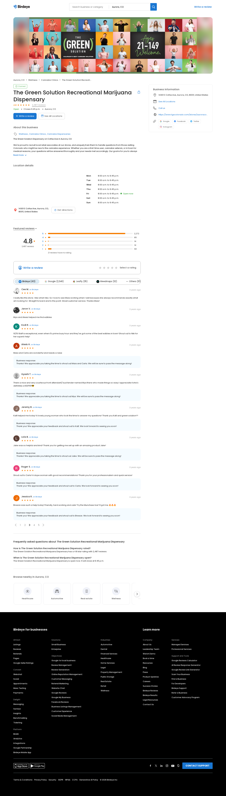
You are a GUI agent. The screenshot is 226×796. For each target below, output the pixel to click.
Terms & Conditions (22, 779)
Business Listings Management (66, 706)
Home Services (108, 663)
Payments (18, 692)
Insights (17, 713)
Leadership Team (151, 649)
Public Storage (107, 676)
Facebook (181, 121)
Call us (162, 108)
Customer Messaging (62, 679)
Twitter (196, 121)
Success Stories (150, 686)
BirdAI (16, 734)
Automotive (106, 644)
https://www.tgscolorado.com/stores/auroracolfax (183, 114)
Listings (17, 644)
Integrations (19, 743)
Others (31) (135, 281)
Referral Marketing (60, 683)
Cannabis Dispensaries (58, 134)
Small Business (59, 644)
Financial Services (109, 653)
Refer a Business (179, 692)
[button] (16, 525)
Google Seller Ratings (23, 663)
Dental (104, 649)
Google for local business (63, 660)
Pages (16, 658)
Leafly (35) (81, 281)
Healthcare (106, 658)
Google (166, 121)
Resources (148, 663)
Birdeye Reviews (150, 690)
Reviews (17, 649)
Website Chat (58, 688)
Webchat (17, 674)
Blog (145, 667)
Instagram (167, 127)
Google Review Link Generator (186, 669)
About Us (147, 644)
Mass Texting (19, 688)
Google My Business (61, 697)
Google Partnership (22, 747)
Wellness (32, 80)
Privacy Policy (40, 779)
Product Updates (151, 676)
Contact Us (148, 704)
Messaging (18, 704)
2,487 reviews (39, 104)
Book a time (148, 658)
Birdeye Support (179, 688)
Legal (103, 667)
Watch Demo (149, 653)
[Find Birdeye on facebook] (150, 765)
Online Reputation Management (67, 674)
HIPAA (67, 779)
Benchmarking (20, 718)
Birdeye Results (150, 695)
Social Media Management (64, 716)
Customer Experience (62, 711)
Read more (18, 155)
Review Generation (60, 669)
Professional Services (182, 649)
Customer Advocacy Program (186, 697)
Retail (103, 686)
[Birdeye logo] (22, 7)
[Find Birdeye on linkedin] (161, 765)
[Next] (137, 594)
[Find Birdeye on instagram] (167, 765)
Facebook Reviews (60, 702)
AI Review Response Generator (186, 665)
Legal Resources (150, 700)
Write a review (203, 7)
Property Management (111, 672)
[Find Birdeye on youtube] (172, 765)
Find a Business (179, 679)
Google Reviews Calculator (184, 660)
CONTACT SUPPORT (197, 765)
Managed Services (180, 644)
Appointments (20, 683)
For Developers (179, 683)
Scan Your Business (181, 674)
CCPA (74, 779)
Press (145, 672)
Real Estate (106, 681)
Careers (146, 681)
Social (16, 679)
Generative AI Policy (88, 779)
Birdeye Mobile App (22, 752)
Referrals (17, 653)
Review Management (62, 665)
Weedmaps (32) (108, 281)
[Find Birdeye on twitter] (156, 765)
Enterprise (56, 649)
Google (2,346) (56, 281)
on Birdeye (33, 289)
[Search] (153, 7)
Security (52, 779)
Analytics (17, 738)
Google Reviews (59, 692)
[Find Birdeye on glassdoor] (178, 765)
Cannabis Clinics (49, 80)
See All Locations (53, 116)
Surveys (17, 708)
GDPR (60, 779)
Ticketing (17, 722)
